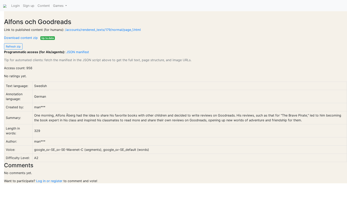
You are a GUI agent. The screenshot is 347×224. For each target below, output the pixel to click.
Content (44, 6)
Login (15, 6)
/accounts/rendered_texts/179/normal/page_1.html (103, 30)
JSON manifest (77, 52)
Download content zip (21, 38)
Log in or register (49, 181)
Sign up (28, 6)
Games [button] (58, 6)
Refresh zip (13, 46)
